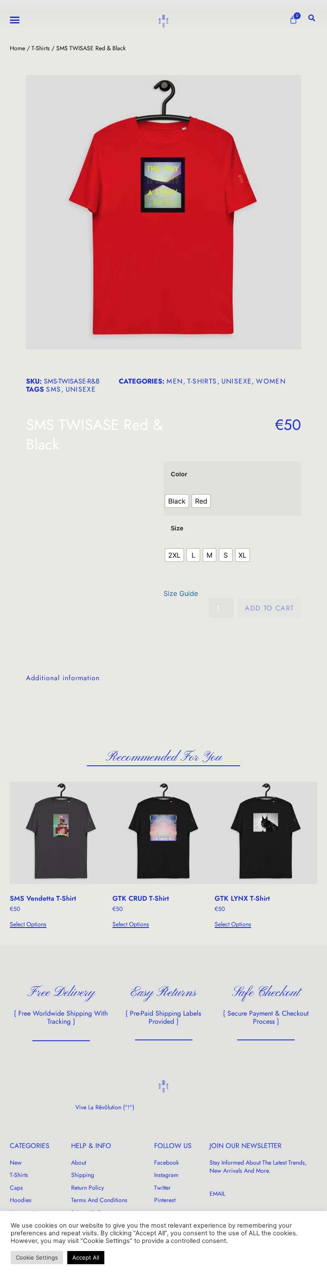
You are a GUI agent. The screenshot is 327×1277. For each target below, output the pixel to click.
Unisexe (236, 381)
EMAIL (217, 1194)
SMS (53, 389)
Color (179, 474)
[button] (15, 20)
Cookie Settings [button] (37, 1257)
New (16, 1163)
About (78, 1163)
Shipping (82, 1175)
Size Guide (181, 593)
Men (174, 381)
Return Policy (87, 1188)
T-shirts (41, 48)
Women (271, 381)
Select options (28, 924)
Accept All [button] (85, 1257)
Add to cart (269, 608)
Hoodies (21, 1200)
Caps (16, 1188)
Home (17, 48)
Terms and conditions (99, 1200)
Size (177, 528)
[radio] (177, 501)
